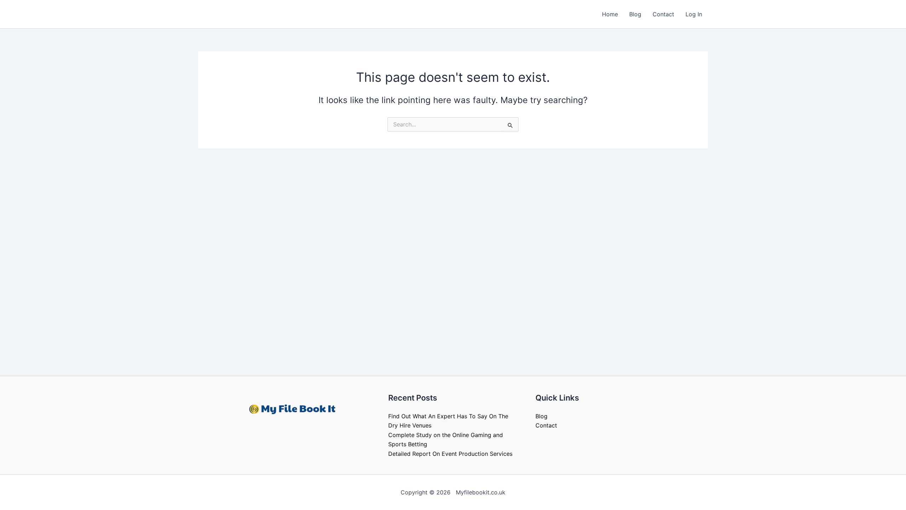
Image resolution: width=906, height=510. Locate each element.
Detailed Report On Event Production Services (450, 453)
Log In (694, 14)
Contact (663, 14)
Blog (635, 14)
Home (610, 14)
